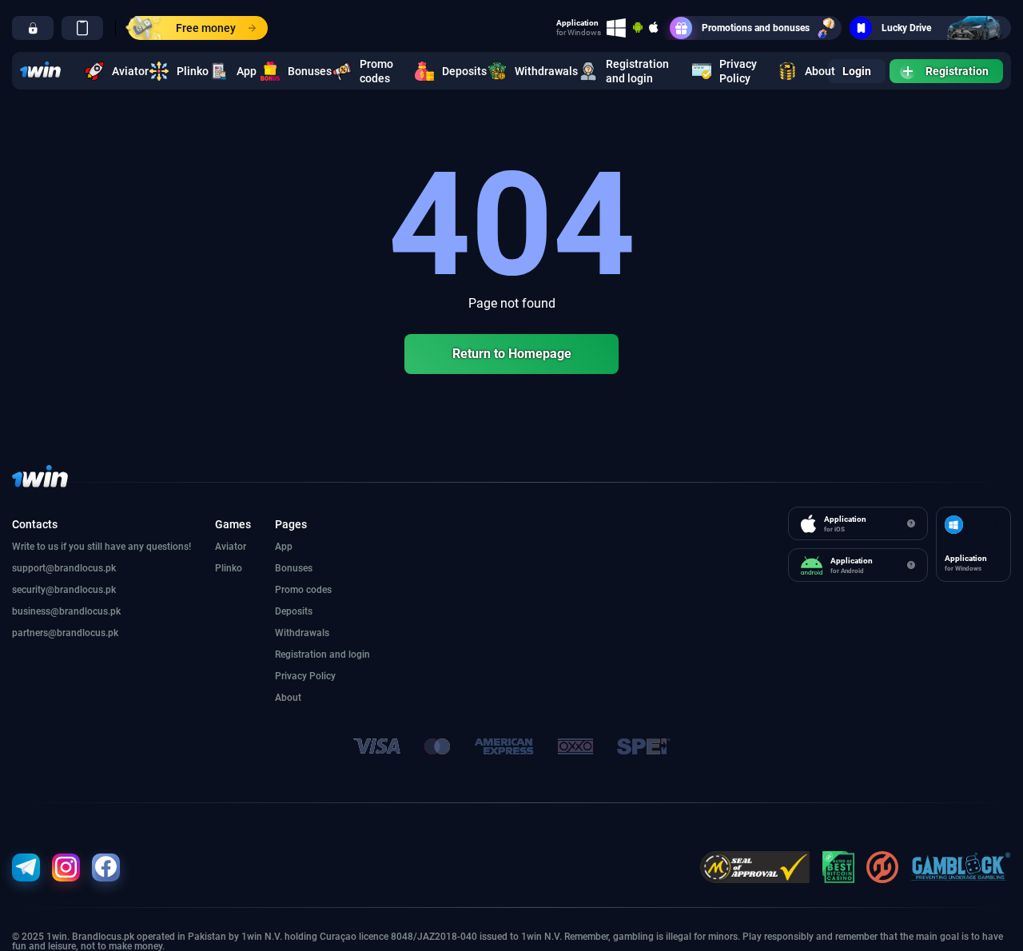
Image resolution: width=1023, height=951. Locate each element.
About (810, 71)
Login (856, 71)
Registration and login (637, 71)
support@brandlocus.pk (64, 568)
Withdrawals (537, 71)
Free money (206, 28)
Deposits (455, 71)
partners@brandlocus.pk (65, 633)
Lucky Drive (906, 28)
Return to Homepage (511, 353)
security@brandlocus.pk (64, 589)
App (239, 71)
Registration (957, 71)
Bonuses (300, 71)
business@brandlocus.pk (66, 611)
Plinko (183, 71)
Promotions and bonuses (756, 28)
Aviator (120, 71)
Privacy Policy (738, 71)
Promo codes (376, 71)
